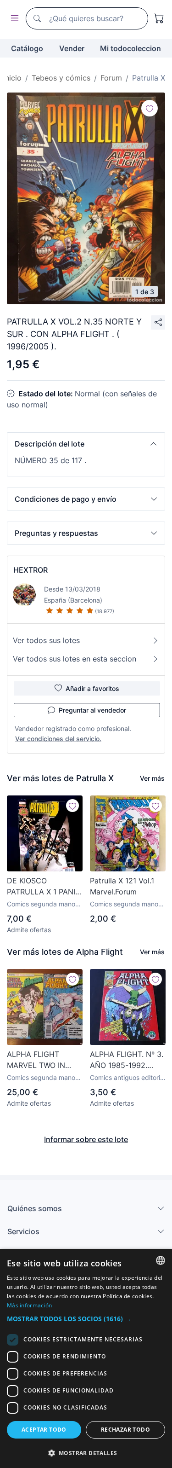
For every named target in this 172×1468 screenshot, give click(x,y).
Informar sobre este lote (86, 1139)
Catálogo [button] (27, 48)
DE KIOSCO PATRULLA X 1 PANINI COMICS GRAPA (45, 886)
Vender (71, 48)
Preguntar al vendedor (92, 710)
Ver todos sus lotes (46, 640)
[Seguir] (149, 108)
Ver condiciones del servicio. (58, 739)
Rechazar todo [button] (125, 1429)
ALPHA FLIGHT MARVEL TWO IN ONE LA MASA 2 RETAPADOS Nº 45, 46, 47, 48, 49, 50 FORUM (40, 1060)
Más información (29, 1305)
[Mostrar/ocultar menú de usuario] (13, 19)
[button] (86, 443)
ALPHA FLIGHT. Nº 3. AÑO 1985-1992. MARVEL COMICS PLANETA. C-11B (126, 1060)
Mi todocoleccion (130, 48)
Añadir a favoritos (92, 688)
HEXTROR (30, 569)
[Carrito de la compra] (159, 18)
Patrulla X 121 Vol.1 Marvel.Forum (122, 886)
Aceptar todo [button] (44, 1429)
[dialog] (86, 1358)
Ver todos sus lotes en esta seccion (74, 658)
